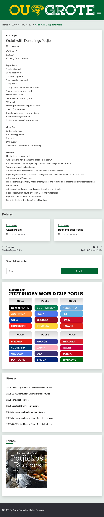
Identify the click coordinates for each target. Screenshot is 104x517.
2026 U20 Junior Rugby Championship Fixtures (28, 393)
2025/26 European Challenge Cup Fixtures (26, 412)
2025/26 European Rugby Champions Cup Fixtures (29, 418)
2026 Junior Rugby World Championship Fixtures (29, 387)
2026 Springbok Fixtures (17, 399)
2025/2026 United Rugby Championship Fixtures (29, 424)
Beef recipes (11, 35)
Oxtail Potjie (14, 229)
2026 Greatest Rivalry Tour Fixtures (23, 405)
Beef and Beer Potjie (70, 229)
